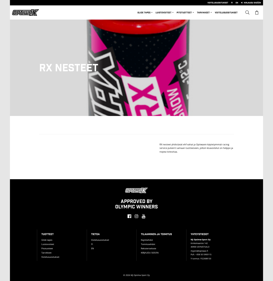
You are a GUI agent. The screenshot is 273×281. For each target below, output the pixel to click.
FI (232, 3)
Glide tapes (143, 12)
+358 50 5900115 (203, 254)
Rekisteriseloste (148, 248)
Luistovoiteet (163, 12)
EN (237, 3)
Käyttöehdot (147, 239)
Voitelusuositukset (217, 3)
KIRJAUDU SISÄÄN (150, 252)
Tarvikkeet (203, 12)
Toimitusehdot (148, 244)
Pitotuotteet (184, 12)
